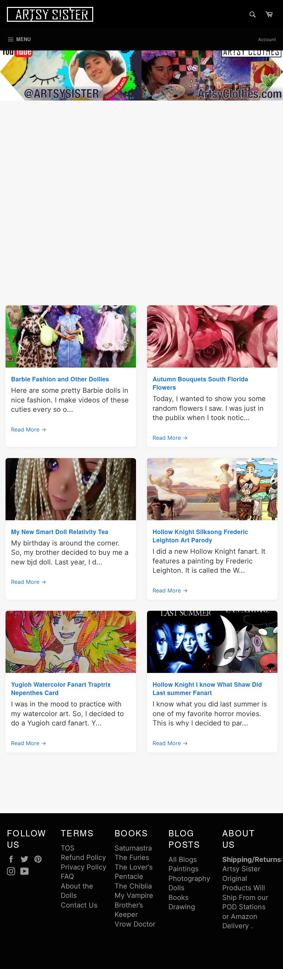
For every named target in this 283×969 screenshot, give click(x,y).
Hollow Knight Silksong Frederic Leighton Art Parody (200, 535)
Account (267, 39)
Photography (189, 878)
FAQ (67, 876)
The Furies (132, 857)
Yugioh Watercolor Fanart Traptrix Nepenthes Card (61, 688)
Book (176, 897)
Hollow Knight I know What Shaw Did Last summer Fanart (207, 688)
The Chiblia (133, 886)
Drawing (181, 907)
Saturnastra (133, 848)
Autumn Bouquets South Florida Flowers (200, 382)
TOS (68, 848)
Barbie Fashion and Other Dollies (60, 378)
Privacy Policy (83, 867)
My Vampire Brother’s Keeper (134, 905)
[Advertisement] (141, 154)
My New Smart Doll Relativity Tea (59, 531)
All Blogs (182, 859)
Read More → (28, 429)
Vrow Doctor (135, 924)
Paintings (183, 869)
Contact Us (79, 905)
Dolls (176, 888)
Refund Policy (83, 857)
